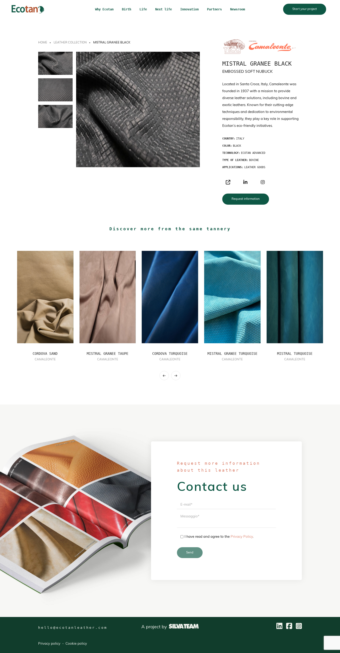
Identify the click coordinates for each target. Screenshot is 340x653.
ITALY (240, 138)
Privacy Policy (242, 537)
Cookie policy (76, 644)
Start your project (304, 9)
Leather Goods (254, 167)
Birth (126, 9)
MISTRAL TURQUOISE (294, 354)
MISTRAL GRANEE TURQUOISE (232, 354)
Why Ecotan (104, 9)
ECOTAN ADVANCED (253, 153)
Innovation (189, 9)
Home (42, 42)
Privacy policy (49, 644)
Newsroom (237, 9)
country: (228, 138)
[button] (192, 109)
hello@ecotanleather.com (72, 627)
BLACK (237, 145)
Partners (214, 9)
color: (227, 145)
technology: (231, 153)
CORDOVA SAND (45, 354)
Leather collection (70, 42)
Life (143, 9)
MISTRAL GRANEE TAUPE (107, 354)
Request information (246, 198)
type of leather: (235, 160)
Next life (163, 9)
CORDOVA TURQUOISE (170, 354)
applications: (232, 167)
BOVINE (254, 160)
